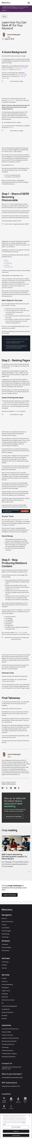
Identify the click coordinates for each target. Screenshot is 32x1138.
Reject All (16, 1131)
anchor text (24, 520)
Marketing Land (17, 69)
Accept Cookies (16, 1135)
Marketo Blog (9, 267)
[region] (16, 1125)
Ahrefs (11, 127)
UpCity (7, 265)
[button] (2, 788)
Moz (6, 260)
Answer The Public (19, 632)
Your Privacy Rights (16, 1127)
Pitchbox (15, 411)
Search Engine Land (17, 68)
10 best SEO (8, 263)
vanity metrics (14, 589)
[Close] (29, 1115)
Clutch (7, 261)
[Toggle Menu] (29, 2)
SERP (8, 204)
